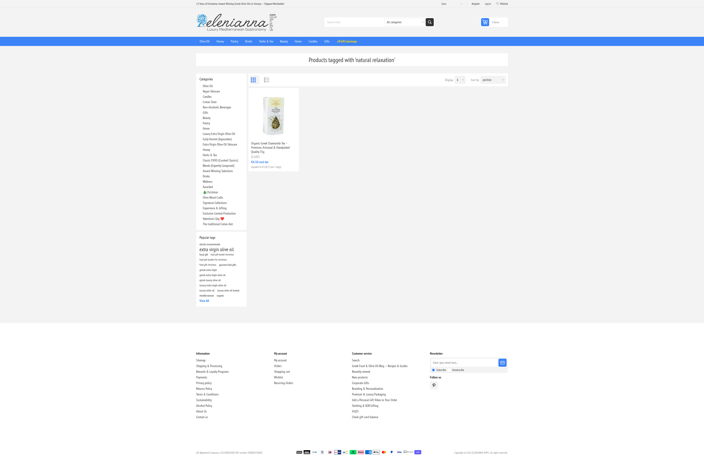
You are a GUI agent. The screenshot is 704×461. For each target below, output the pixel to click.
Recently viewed (361, 371)
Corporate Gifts (360, 383)
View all (204, 301)
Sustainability (204, 400)
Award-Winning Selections (218, 171)
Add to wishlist (257, 132)
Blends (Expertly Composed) (218, 165)
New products (360, 377)
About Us (201, 411)
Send (502, 363)
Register (476, 3)
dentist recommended (209, 244)
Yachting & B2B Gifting (365, 406)
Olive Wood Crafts (213, 197)
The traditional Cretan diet (218, 224)
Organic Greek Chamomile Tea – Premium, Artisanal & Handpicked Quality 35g (270, 147)
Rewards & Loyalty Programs (212, 371)
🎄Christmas (210, 192)
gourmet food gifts (227, 265)
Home (206, 128)
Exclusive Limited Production (219, 213)
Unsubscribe (458, 370)
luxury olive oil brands (228, 290)
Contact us (202, 417)
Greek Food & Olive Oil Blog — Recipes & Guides (380, 366)
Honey (206, 150)
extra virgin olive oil (216, 249)
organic (220, 295)
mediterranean (206, 295)
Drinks (206, 176)
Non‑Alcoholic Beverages (217, 107)
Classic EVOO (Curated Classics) (220, 160)
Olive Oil (208, 86)
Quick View (265, 132)
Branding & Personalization (367, 388)
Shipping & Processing (209, 366)
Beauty (206, 118)
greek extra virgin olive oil (212, 275)
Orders (278, 366)
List (265, 79)
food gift (203, 254)
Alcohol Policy (204, 406)
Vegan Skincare (211, 91)
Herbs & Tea (210, 155)
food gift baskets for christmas (213, 259)
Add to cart (281, 132)
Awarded (208, 187)
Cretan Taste (210, 102)
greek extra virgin (208, 270)
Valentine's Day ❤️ (213, 219)
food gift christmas (207, 264)
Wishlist (278, 377)
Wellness (207, 181)
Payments (201, 377)
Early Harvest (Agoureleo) (217, 139)
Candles (207, 96)
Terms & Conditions (207, 394)
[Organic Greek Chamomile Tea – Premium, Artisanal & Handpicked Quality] (273, 113)
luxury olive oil (206, 290)
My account (280, 360)
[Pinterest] (434, 385)
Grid (254, 79)
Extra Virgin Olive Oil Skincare (220, 144)
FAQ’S (355, 411)
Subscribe (441, 370)
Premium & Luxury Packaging (369, 394)
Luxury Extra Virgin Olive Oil (219, 134)
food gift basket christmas (222, 254)
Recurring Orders (283, 383)
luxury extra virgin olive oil (212, 285)
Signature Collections (215, 203)
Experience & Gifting (215, 208)
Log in (488, 3)
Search (430, 22)
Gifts (205, 112)
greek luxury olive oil (210, 280)
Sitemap (201, 360)
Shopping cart (282, 371)
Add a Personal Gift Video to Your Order (374, 400)
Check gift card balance (365, 417)
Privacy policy (204, 383)
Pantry (206, 123)
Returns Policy (204, 388)
